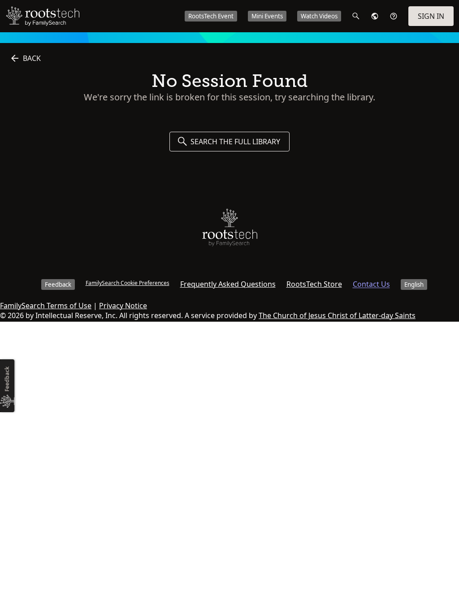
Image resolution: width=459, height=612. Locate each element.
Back (32, 58)
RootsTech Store (314, 284)
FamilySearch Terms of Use (45, 305)
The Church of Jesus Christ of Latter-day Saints (337, 315)
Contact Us (371, 284)
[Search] (356, 16)
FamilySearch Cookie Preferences (127, 283)
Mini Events (267, 16)
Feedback (58, 284)
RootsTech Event (211, 16)
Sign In (431, 16)
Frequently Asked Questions (228, 284)
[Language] (374, 16)
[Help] (393, 16)
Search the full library (235, 142)
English (414, 284)
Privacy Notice (123, 305)
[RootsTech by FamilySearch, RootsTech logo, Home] (42, 16)
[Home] (229, 229)
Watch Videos (319, 16)
